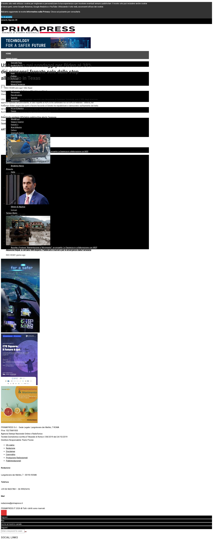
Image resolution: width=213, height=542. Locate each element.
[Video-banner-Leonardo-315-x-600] (20, 332)
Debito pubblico (30, 117)
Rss (2, 520)
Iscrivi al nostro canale (11, 524)
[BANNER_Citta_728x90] (46, 47)
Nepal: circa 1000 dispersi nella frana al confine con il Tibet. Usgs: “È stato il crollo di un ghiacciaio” (50, 168)
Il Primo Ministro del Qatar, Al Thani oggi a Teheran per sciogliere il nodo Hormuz (42, 209)
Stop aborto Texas (45, 117)
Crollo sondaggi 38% (15, 117)
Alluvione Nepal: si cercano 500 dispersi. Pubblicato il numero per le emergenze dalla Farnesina (48, 250)
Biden (3, 117)
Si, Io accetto (6, 17)
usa (54, 117)
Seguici (4, 517)
